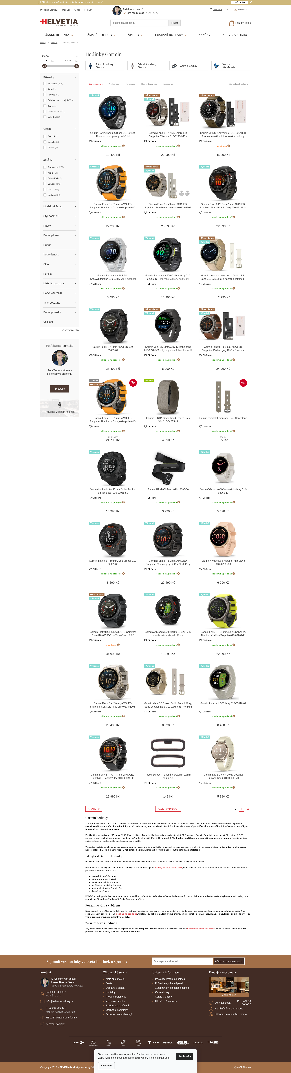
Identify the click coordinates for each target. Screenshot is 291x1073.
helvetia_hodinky (55, 1024)
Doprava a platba (115, 988)
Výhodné (54, 117)
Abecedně (168, 84)
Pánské (54, 136)
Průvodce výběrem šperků (169, 983)
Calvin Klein (55, 178)
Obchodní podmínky (117, 1010)
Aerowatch (55, 167)
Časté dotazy (162, 992)
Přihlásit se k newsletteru (228, 961)
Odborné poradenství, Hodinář (231, 1014)
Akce (52, 89)
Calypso (54, 184)
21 (248, 809)
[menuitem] (58, 35)
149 (46, 60)
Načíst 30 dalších (168, 809)
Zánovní (53, 106)
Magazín (66, 10)
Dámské (53, 142)
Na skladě (55, 83)
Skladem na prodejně (60, 100)
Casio (53, 189)
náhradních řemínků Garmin (201, 928)
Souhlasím (184, 1056)
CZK (226, 9)
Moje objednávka (115, 979)
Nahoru (95, 809)
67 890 (68, 60)
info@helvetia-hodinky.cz (59, 1001)
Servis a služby (163, 996)
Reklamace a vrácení (117, 1005)
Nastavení (106, 1065)
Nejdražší (130, 84)
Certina (54, 195)
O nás (77, 10)
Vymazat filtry (72, 330)
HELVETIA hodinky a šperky (61, 1017)
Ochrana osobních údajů (119, 1014)
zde (167, 1057)
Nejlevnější (114, 84)
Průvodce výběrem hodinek (60, 412)
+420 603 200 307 (56, 992)
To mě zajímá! (239, 2)
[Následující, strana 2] (241, 809)
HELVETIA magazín (166, 1001)
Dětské (52, 147)
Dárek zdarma (56, 111)
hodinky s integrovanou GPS (168, 867)
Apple (52, 173)
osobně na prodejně (126, 914)
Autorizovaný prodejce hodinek (172, 988)
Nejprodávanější (149, 84)
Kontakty (88, 10)
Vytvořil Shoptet (242, 1067)
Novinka (53, 95)
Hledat (174, 23)
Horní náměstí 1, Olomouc (229, 1008)
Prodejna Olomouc (49, 10)
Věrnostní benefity (115, 1001)
